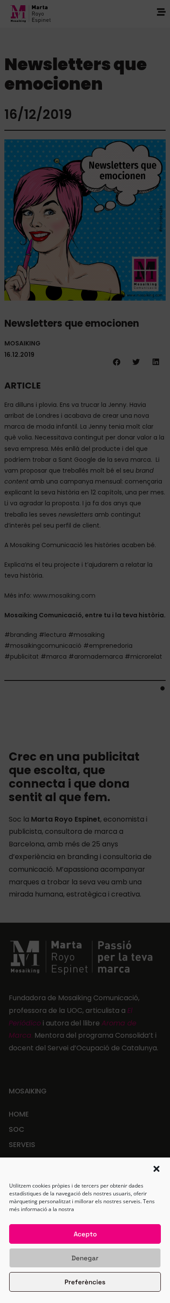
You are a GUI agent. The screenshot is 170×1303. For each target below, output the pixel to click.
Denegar (85, 1258)
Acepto (85, 1234)
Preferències (85, 1282)
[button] (156, 1168)
